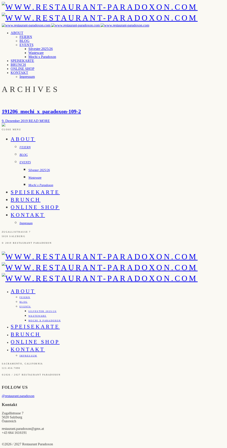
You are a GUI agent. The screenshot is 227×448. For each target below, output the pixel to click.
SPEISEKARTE (22, 61)
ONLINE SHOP (22, 69)
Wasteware (36, 53)
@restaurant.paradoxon (18, 396)
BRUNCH (18, 65)
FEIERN (26, 37)
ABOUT (17, 33)
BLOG (24, 41)
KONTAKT (19, 73)
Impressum (27, 76)
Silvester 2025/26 (40, 49)
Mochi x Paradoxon (42, 57)
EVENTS (26, 45)
